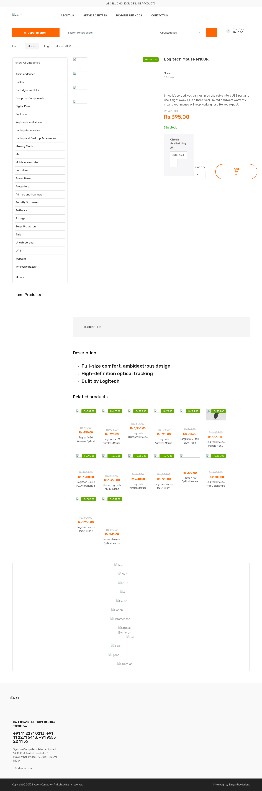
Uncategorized (25, 242)
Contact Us (159, 15)
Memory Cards (24, 146)
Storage (20, 218)
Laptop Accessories (28, 130)
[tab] (92, 327)
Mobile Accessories (27, 162)
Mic (18, 154)
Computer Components (30, 98)
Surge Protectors (26, 226)
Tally (18, 234)
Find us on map (23, 768)
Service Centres (95, 15)
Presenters (22, 186)
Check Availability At (178, 143)
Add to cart (236, 171)
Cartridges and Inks (27, 90)
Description (92, 327)
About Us (67, 15)
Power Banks (23, 178)
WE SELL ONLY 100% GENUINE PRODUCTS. (131, 3)
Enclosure (21, 114)
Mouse (32, 46)
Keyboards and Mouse (29, 122)
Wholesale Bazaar (26, 266)
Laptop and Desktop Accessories (36, 138)
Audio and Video (25, 74)
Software (21, 210)
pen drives (22, 170)
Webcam (21, 258)
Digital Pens (23, 106)
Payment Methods (129, 15)
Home (16, 46)
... (177, 15)
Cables (20, 82)
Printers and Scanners (29, 194)
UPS (18, 250)
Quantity (199, 167)
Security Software (26, 202)
